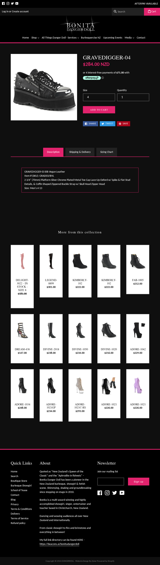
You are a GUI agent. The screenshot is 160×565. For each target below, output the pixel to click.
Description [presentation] (53, 152)
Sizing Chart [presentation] (106, 152)
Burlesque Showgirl (21, 485)
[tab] (53, 152)
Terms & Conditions (21, 509)
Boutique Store (19, 481)
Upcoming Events (112, 37)
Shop (35, 37)
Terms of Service (19, 518)
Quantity (122, 90)
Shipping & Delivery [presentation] (80, 152)
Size (85, 90)
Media (130, 37)
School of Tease (19, 490)
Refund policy (18, 523)
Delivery (15, 513)
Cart (153, 11)
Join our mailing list (107, 471)
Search (14, 476)
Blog (13, 499)
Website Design (82, 561)
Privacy (15, 504)
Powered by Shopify (105, 561)
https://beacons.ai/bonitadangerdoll (59, 544)
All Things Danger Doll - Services (61, 37)
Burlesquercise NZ (91, 37)
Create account (20, 11)
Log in (5, 11)
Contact (141, 37)
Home (25, 37)
